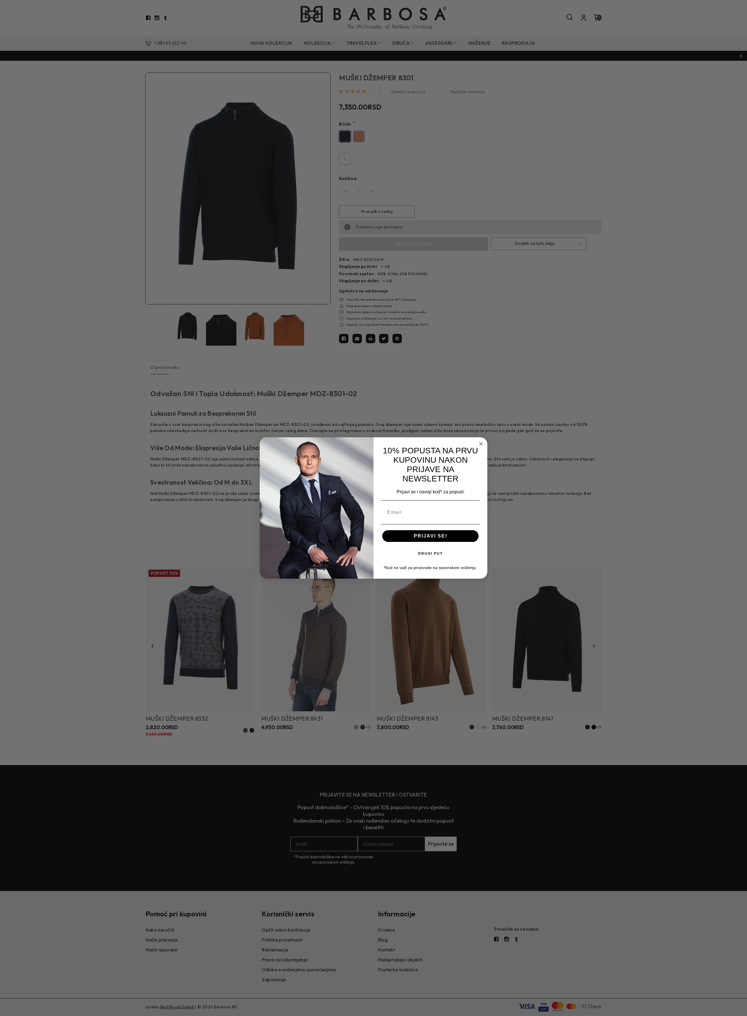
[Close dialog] (480, 443)
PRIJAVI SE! (430, 535)
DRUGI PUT (430, 554)
